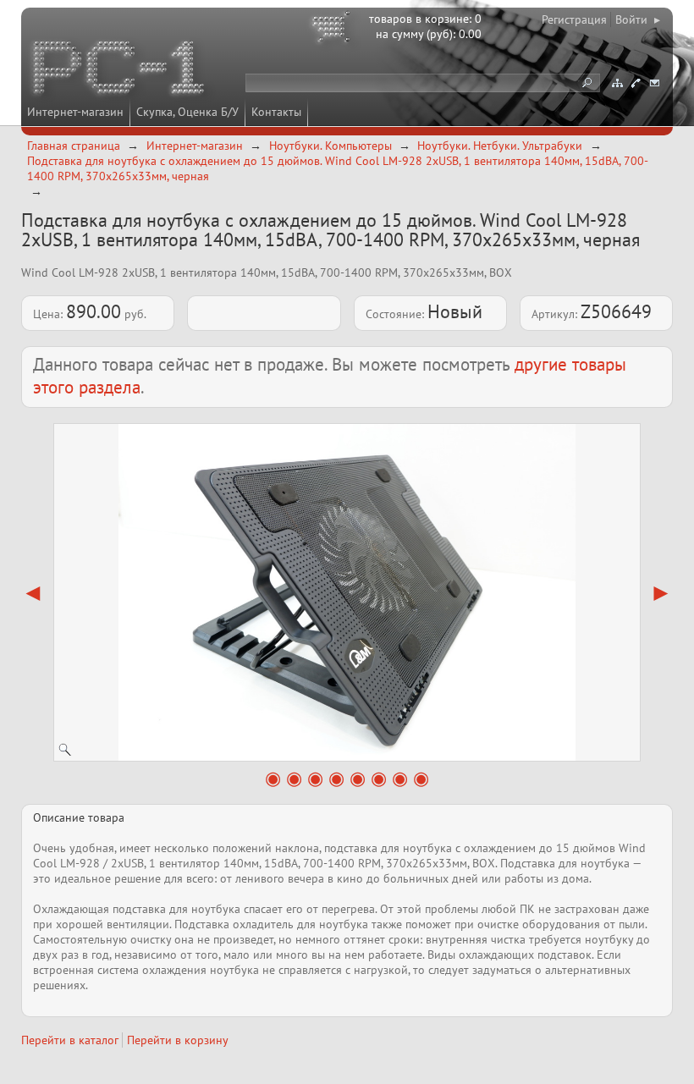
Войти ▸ (637, 19)
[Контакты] (635, 83)
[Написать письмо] (654, 83)
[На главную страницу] (120, 70)
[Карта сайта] (617, 83)
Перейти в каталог (69, 1040)
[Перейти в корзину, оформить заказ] (333, 29)
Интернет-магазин (75, 111)
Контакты (276, 111)
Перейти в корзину (178, 1040)
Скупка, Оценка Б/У (187, 111)
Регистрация (574, 19)
